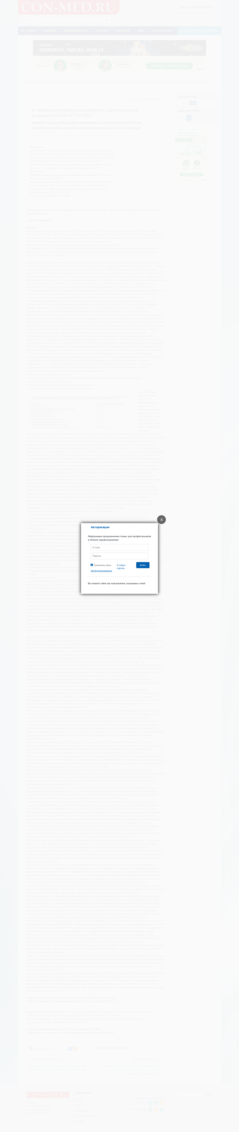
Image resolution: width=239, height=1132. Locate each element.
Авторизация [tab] (100, 527)
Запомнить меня (102, 565)
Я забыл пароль (121, 567)
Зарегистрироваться (101, 570)
